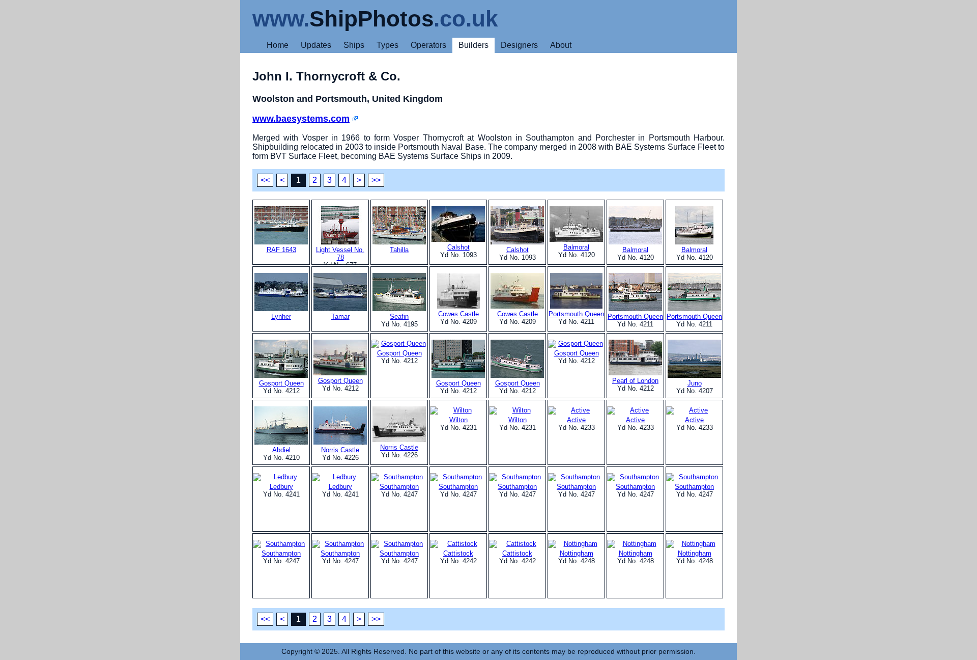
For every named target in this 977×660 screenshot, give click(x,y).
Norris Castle (340, 450)
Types (387, 45)
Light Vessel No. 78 (340, 253)
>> (376, 180)
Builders (473, 45)
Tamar (340, 316)
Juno (694, 383)
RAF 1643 (281, 250)
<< (265, 180)
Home (278, 45)
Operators (428, 45)
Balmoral (576, 247)
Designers (519, 45)
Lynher (281, 316)
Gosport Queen (281, 383)
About (560, 45)
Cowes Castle (458, 314)
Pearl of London (635, 380)
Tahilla (399, 250)
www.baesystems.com (301, 119)
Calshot (458, 247)
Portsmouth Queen (576, 314)
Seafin (399, 316)
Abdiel (281, 450)
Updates (316, 45)
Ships (353, 45)
